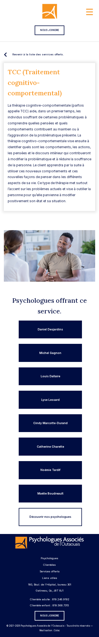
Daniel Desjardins (50, 329)
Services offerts (50, 571)
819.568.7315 (61, 605)
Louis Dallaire (50, 376)
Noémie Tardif (50, 470)
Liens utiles (49, 577)
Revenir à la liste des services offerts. (38, 54)
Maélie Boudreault (50, 493)
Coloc (57, 630)
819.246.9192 (60, 599)
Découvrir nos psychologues (50, 516)
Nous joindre (49, 30)
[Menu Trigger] (89, 11)
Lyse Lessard (50, 399)
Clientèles (49, 564)
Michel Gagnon (50, 353)
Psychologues (49, 558)
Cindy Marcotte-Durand (50, 423)
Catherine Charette (50, 446)
